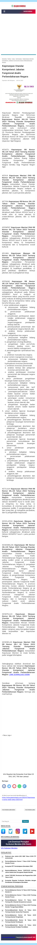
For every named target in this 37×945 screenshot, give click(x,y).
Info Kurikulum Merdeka (9, 848)
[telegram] (25, 786)
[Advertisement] (18, 35)
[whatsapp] (19, 786)
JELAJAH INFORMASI (8, 937)
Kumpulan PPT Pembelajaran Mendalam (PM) (19, 866)
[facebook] (4, 786)
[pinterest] (14, 786)
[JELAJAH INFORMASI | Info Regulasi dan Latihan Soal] (18, 6)
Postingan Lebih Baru (8, 809)
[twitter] (9, 786)
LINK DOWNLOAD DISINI (19, 674)
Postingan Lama (30, 809)
